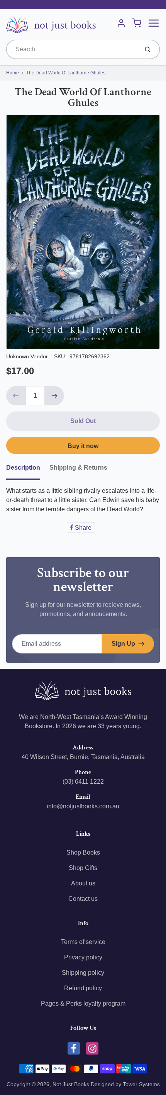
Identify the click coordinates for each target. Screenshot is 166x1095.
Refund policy (83, 988)
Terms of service (83, 942)
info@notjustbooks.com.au (83, 806)
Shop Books (83, 852)
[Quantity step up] (54, 395)
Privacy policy (83, 957)
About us (83, 883)
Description (23, 467)
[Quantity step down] (15, 395)
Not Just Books (71, 1084)
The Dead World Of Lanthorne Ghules (65, 73)
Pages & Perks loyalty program (83, 1003)
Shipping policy (83, 972)
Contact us (83, 898)
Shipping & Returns (78, 467)
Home (12, 73)
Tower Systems (141, 1084)
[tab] (27, 470)
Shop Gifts (83, 868)
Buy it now (83, 446)
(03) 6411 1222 (83, 781)
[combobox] (71, 49)
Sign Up (123, 643)
